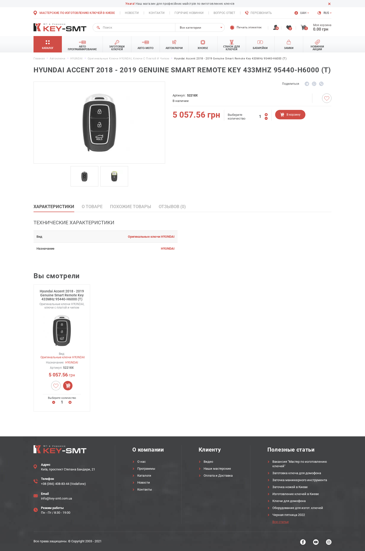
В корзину (293, 114)
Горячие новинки (189, 13)
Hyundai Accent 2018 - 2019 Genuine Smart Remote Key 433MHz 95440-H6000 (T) (62, 295)
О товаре (92, 206)
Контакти (157, 13)
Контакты (144, 489)
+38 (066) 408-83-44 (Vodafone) (63, 484)
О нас (141, 461)
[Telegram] (307, 84)
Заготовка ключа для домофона (296, 473)
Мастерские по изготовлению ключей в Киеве (77, 13)
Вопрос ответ (224, 13)
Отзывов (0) (172, 206)
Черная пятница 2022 (288, 515)
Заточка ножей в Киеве (290, 487)
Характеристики (54, 206)
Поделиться (290, 84)
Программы (146, 468)
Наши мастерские (217, 468)
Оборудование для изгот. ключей (297, 508)
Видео (208, 461)
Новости (132, 13)
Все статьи (280, 522)
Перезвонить (261, 13)
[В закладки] (326, 98)
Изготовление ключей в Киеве (295, 494)
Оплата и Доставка (218, 475)
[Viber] (321, 84)
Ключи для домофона (289, 501)
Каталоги (144, 475)
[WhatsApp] (314, 84)
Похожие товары (130, 206)
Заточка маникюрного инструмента (299, 480)
